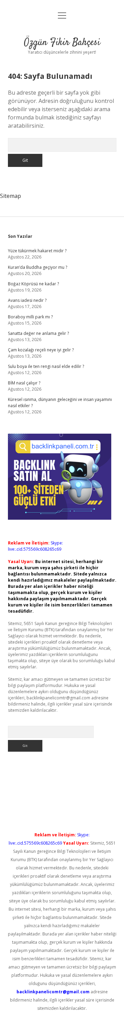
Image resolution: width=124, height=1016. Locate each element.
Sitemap (10, 196)
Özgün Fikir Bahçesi (62, 43)
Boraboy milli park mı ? (30, 317)
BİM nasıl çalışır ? (24, 383)
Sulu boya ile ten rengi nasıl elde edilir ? (46, 366)
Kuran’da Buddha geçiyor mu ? (37, 267)
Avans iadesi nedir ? (27, 300)
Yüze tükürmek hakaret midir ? (37, 251)
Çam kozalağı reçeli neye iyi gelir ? (41, 350)
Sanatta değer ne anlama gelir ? (38, 333)
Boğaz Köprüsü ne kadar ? (33, 284)
